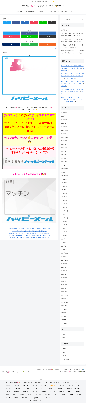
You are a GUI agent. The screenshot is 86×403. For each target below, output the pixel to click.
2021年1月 (64, 165)
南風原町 (60, 388)
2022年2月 (64, 123)
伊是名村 (70, 385)
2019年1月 (64, 249)
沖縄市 (14, 394)
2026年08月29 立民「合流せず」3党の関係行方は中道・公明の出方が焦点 (29, 233)
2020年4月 (64, 197)
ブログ (63, 334)
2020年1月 (64, 207)
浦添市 (30, 394)
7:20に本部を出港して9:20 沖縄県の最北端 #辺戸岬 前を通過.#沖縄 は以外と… (72, 34)
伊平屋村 (61, 385)
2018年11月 (64, 256)
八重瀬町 (8, 388)
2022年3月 (64, 119)
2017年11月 (64, 298)
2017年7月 (64, 312)
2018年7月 (64, 270)
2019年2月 (64, 246)
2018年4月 (64, 281)
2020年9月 (64, 179)
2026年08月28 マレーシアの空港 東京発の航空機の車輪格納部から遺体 (29, 237)
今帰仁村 (52, 385)
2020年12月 (64, 168)
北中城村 (17, 388)
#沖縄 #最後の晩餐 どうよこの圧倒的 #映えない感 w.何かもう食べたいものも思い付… (72, 53)
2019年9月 (64, 221)
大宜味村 (25, 391)
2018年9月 (64, 263)
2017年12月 (64, 295)
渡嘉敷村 (47, 394)
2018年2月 (64, 288)
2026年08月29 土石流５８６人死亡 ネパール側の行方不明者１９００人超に (29, 228)
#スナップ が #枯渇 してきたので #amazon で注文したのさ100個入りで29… (71, 99)
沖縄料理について (58, 369)
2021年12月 (64, 130)
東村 (7, 394)
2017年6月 (64, 316)
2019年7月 (64, 228)
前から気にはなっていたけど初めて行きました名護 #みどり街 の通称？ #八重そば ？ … (72, 76)
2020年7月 (64, 186)
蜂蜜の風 (63, 86)
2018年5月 (64, 277)
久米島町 (43, 385)
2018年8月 (64, 267)
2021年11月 (64, 133)
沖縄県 (22, 394)
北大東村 (26, 388)
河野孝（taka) (69, 78)
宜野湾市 (43, 391)
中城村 (17, 385)
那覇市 (36, 398)
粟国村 (71, 394)
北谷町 (35, 388)
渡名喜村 (38, 394)
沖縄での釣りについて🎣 (79, 369)
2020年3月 (64, 200)
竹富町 (64, 394)
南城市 (43, 388)
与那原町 (25, 385)
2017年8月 (64, 309)
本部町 (77, 391)
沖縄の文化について (68, 369)
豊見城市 (24, 398)
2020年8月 (64, 183)
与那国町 (8, 385)
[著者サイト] (11, 44)
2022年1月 (64, 126)
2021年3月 (64, 161)
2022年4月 (64, 116)
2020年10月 (64, 176)
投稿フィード (65, 352)
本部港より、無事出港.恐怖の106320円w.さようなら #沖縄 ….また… (72, 46)
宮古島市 (52, 391)
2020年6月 (64, 190)
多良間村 (16, 391)
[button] (83, 19)
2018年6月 (64, 274)
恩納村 (70, 391)
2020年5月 (64, 193)
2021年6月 (64, 151)
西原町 (8, 398)
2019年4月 (64, 239)
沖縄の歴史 (39, 369)
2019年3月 (64, 242)
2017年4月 (64, 323)
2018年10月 (64, 260)
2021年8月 (64, 144)
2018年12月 (64, 253)
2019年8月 (64, 225)
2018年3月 (64, 284)
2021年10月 (64, 137)
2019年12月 (64, 211)
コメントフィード (66, 355)
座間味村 (61, 391)
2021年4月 (64, 158)
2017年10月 (64, 302)
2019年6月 (64, 232)
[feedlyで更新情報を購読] (29, 44)
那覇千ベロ (64, 30)
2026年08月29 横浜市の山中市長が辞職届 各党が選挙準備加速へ (29, 231)
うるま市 (34, 385)
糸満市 (79, 394)
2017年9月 (64, 305)
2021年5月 (64, 154)
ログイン (63, 348)
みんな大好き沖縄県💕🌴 (48, 369)
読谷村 (16, 398)
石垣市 (56, 394)
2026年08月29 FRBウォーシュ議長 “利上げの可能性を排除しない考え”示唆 (29, 235)
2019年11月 (64, 214)
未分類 (63, 337)
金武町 (48, 398)
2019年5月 (64, 235)
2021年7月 (64, 147)
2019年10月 (64, 218)
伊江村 (79, 385)
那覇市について (37, 400)
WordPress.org (65, 359)
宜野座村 (34, 391)
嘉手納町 (77, 388)
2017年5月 (64, 320)
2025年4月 (64, 112)
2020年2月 (64, 204)
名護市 (68, 388)
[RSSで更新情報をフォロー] (47, 44)
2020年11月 (64, 172)
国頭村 (8, 391)
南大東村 (51, 388)
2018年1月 (64, 291)
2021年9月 (64, 140)
